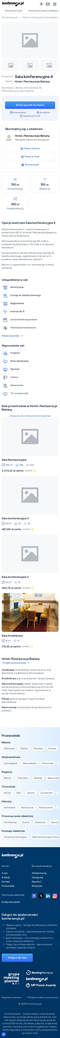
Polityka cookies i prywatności (43, 997)
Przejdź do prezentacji (14, 662)
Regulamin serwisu (11, 997)
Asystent (36, 881)
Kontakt (6, 881)
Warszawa (9, 748)
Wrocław (38, 748)
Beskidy (38, 778)
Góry (18, 792)
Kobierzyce (12, 91)
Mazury (7, 778)
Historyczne (27, 807)
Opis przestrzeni (13, 10)
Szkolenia (40, 822)
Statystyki (37, 886)
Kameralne (9, 807)
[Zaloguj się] (41, 4)
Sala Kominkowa (12, 636)
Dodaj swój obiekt (11, 902)
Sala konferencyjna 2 (15, 577)
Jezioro (31, 792)
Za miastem (46, 792)
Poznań (52, 748)
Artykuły (6, 877)
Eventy (25, 822)
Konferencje (10, 822)
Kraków (24, 748)
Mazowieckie (29, 763)
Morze (7, 792)
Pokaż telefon (32, 148)
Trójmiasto (22, 778)
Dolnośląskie (10, 763)
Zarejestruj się (39, 873)
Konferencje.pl (10, 17)
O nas (5, 873)
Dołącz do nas (17, 958)
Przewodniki (8, 886)
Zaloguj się (37, 877)
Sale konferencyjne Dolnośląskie (41, 17)
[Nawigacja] (55, 4)
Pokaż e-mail (31, 156)
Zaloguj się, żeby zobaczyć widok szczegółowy (30, 416)
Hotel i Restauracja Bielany (32, 81)
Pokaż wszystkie (10, 335)
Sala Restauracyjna (14, 460)
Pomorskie (47, 763)
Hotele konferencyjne (15, 837)
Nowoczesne (46, 807)
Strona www (32, 164)
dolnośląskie (27, 91)
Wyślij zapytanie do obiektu (30, 105)
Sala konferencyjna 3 (15, 518)
